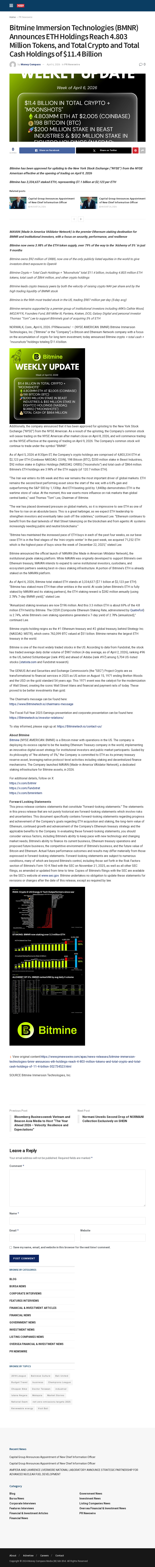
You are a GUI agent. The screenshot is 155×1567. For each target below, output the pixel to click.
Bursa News (17, 1286)
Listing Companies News (26, 1336)
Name (14, 1213)
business (38, 1382)
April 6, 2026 (53, 64)
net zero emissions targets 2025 (52, 1402)
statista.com (28, 662)
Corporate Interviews (25, 1293)
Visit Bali (43, 1408)
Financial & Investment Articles (33, 1307)
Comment (16, 1166)
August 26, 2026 (38, 207)
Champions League (59, 1382)
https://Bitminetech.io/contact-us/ (79, 726)
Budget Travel (19, 1382)
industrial (61, 1389)
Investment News (22, 1329)
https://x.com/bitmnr (22, 783)
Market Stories (55, 1395)
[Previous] (74, 219)
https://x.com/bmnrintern (25, 793)
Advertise (28, 1555)
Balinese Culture (40, 1376)
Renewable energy (22, 1408)
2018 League (18, 1376)
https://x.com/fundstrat (24, 788)
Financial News (20, 1315)
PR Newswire (25, 17)
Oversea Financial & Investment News (36, 1344)
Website (85, 1230)
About (12, 1555)
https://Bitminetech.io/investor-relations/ (36, 718)
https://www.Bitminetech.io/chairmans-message (41, 704)
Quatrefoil (136, 610)
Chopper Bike (19, 1389)
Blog (12, 1279)
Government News (22, 1322)
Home (12, 17)
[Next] (81, 219)
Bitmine (14, 740)
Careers (44, 1555)
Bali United (61, 1376)
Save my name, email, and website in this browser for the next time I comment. (62, 1247)
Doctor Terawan (41, 1389)
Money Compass (31, 64)
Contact (59, 1555)
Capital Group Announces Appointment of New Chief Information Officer (51, 200)
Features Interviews (24, 1300)
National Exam (19, 1402)
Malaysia (37, 1395)
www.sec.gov (50, 875)
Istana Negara (19, 1395)
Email (14, 1230)
